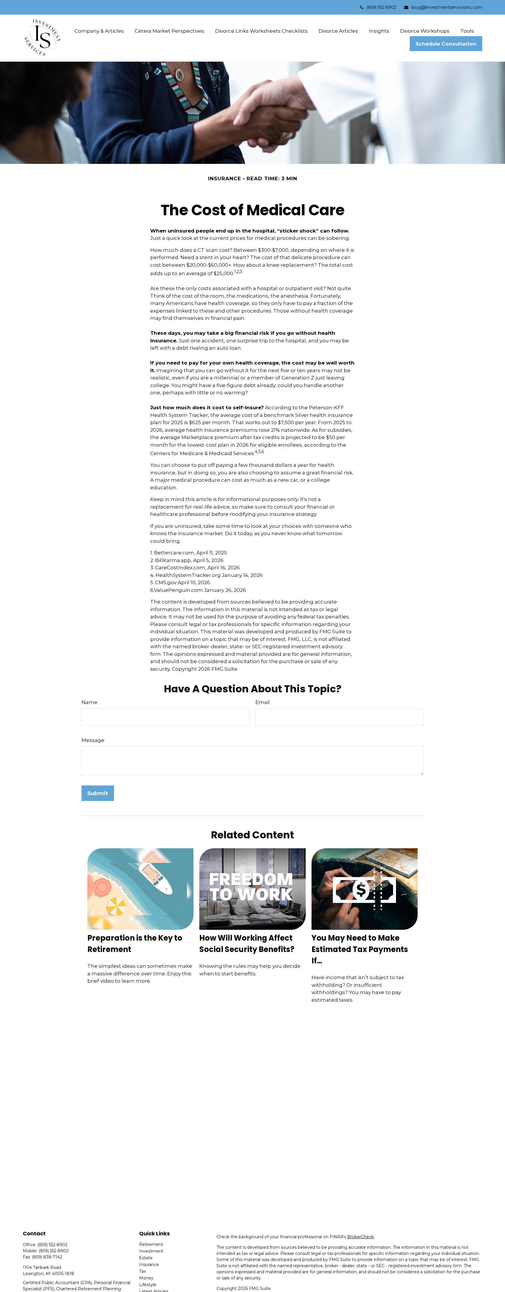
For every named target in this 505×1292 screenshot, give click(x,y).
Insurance (149, 1264)
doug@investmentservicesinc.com (446, 7)
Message (93, 740)
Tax (142, 1271)
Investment (151, 1251)
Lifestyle (147, 1284)
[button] (99, 30)
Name (89, 702)
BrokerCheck (360, 1236)
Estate (146, 1257)
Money (146, 1278)
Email (262, 702)
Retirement (151, 1244)
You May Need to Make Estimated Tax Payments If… (360, 949)
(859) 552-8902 (381, 7)
